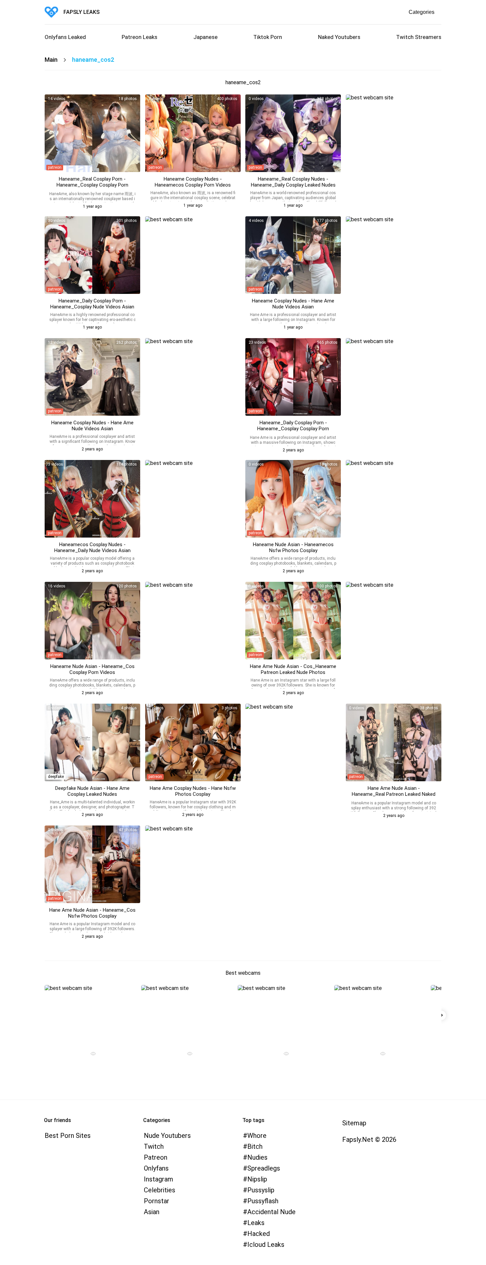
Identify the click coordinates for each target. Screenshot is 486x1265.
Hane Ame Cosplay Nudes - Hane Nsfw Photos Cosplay (193, 791)
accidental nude (271, 1212)
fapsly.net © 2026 (369, 1139)
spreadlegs (263, 1168)
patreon (54, 167)
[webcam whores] (91, 1054)
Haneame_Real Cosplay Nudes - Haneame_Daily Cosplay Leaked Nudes (293, 182)
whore (256, 1136)
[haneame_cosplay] (92, 133)
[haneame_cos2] (293, 255)
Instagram (158, 1179)
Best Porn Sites (68, 1136)
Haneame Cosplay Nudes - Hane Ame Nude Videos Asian (293, 304)
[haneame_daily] (92, 742)
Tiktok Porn (267, 37)
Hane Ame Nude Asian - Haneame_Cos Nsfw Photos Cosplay (92, 913)
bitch (255, 1146)
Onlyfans (156, 1168)
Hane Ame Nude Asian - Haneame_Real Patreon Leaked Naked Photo (393, 794)
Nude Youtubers (167, 1136)
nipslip (257, 1179)
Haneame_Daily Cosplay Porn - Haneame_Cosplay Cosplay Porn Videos (293, 429)
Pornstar (156, 1201)
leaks (255, 1223)
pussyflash (262, 1201)
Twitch (154, 1146)
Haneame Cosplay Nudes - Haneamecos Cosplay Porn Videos (193, 182)
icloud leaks (265, 1244)
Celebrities (159, 1190)
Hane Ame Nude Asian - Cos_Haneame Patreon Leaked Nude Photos (293, 669)
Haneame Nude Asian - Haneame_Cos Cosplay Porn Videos (92, 669)
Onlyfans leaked (65, 37)
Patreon (155, 1157)
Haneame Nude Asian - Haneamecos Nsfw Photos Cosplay (293, 547)
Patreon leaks (139, 37)
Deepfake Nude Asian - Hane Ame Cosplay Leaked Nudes (92, 791)
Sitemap (354, 1123)
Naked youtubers (339, 37)
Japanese (205, 37)
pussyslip (260, 1190)
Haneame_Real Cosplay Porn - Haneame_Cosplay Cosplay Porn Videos (92, 185)
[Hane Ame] (293, 620)
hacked (258, 1234)
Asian (151, 1212)
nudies (257, 1157)
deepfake (56, 776)
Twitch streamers (418, 37)
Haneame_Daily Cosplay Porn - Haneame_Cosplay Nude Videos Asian (92, 304)
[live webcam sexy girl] (91, 1013)
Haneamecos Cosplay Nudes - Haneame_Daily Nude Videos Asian (92, 547)
